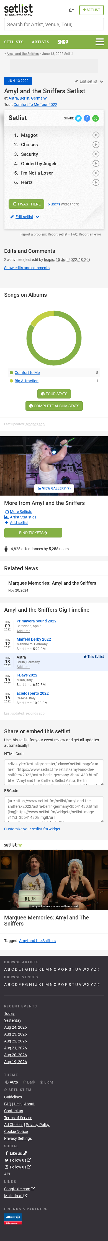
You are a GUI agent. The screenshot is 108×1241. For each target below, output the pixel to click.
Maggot (29, 135)
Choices (29, 144)
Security (29, 154)
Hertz (27, 182)
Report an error (90, 234)
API (7, 1174)
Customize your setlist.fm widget (32, 829)
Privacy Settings (18, 1138)
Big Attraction (26, 381)
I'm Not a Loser (37, 173)
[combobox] (54, 24)
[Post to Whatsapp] (95, 118)
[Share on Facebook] (87, 118)
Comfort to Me (27, 372)
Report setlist (57, 234)
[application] (54, 880)
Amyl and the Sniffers (34, 91)
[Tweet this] (78, 118)
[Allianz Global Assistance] (13, 1218)
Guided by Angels (39, 163)
